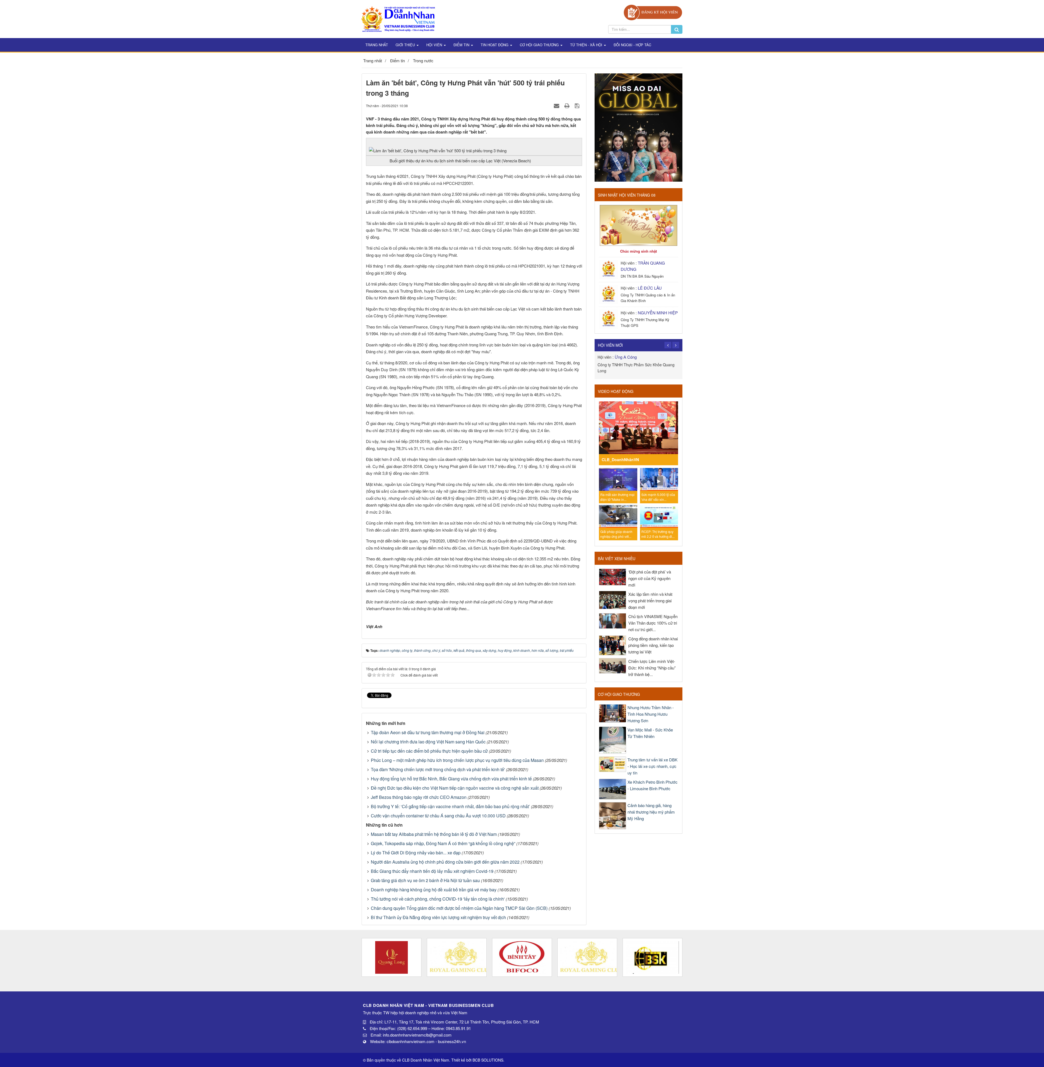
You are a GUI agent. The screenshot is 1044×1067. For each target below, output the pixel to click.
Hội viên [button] (434, 44)
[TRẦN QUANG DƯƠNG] (609, 269)
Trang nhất (376, 44)
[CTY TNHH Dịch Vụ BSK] (587, 957)
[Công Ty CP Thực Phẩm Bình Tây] (457, 957)
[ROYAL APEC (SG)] (522, 957)
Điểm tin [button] (461, 44)
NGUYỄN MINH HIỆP (658, 312)
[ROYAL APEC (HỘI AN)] (391, 957)
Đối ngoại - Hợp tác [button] (632, 44)
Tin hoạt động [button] (495, 44)
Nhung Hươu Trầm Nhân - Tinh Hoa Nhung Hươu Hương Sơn (650, 714)
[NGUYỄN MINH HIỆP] (609, 318)
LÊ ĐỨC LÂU (650, 288)
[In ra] (567, 105)
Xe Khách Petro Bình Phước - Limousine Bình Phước (652, 785)
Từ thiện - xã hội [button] (586, 44)
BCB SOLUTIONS (488, 1060)
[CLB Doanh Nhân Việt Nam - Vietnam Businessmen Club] (398, 18)
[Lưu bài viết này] (578, 105)
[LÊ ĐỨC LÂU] (609, 294)
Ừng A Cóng (626, 357)
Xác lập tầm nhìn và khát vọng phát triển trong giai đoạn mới (650, 600)
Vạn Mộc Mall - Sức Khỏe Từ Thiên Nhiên (650, 733)
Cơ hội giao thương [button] (540, 44)
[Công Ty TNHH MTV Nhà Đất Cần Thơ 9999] (652, 957)
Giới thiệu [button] (406, 44)
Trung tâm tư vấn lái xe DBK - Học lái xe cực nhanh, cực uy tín (652, 766)
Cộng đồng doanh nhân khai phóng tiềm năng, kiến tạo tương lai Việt (653, 645)
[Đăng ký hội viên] (652, 12)
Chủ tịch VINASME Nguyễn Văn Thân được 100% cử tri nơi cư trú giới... (653, 622)
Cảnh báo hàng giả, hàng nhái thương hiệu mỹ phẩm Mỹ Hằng (651, 811)
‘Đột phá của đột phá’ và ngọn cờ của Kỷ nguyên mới (649, 578)
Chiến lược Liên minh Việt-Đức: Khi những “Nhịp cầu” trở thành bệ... (652, 667)
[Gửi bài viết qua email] (557, 105)
